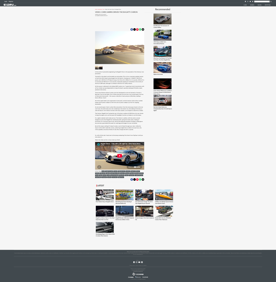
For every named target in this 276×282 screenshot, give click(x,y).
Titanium (131, 173)
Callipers (107, 173)
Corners (115, 171)
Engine (126, 175)
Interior (138, 171)
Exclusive (141, 173)
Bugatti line (133, 171)
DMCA (145, 265)
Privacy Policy (132, 265)
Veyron (104, 175)
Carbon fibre (102, 173)
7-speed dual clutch (139, 175)
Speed (100, 175)
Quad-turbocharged (114, 175)
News (259, 5)
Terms (137, 265)
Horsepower (104, 177)
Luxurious (128, 171)
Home (96, 9)
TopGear (109, 177)
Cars (245, 5)
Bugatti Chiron (121, 177)
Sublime (97, 173)
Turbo (108, 175)
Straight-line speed (109, 171)
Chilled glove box (121, 171)
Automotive (100, 9)
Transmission (131, 175)
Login (5, 1)
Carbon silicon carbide (115, 173)
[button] (131, 29)
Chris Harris (114, 177)
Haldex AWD (98, 177)
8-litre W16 (121, 175)
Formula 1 (122, 173)
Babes (252, 5)
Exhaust (127, 173)
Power (97, 175)
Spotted (268, 5)
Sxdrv (103, 171)
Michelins (136, 173)
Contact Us (141, 265)
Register (11, 1)
